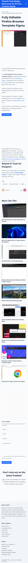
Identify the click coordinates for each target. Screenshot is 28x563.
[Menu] (25, 3)
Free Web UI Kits (6, 528)
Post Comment (6, 462)
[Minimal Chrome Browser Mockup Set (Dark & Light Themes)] (14, 271)
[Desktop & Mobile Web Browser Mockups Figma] (14, 310)
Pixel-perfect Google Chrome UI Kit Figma (13, 381)
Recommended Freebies (9, 552)
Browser (5, 184)
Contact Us (11, 544)
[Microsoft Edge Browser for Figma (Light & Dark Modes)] (14, 231)
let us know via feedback (13, 159)
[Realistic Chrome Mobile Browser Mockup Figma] (14, 331)
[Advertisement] (14, 56)
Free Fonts (5, 536)
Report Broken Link (18, 100)
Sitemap (4, 548)
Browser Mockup (13, 184)
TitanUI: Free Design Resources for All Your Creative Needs (12, 3)
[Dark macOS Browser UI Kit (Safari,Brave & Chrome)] (14, 210)
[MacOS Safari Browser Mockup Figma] (14, 291)
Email (4, 434)
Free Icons (5, 532)
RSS (9, 554)
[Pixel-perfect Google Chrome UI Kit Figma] (14, 372)
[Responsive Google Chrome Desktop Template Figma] (14, 352)
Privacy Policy (6, 546)
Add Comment (6, 443)
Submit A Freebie (7, 550)
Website (5, 438)
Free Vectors (5, 526)
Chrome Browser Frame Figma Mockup (12, 261)
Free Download (6, 114)
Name (4, 429)
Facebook (4, 554)
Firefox (22, 184)
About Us (4, 544)
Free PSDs (5, 530)
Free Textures (6, 534)
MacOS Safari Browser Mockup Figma (12, 300)
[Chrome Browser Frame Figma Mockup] (14, 252)
